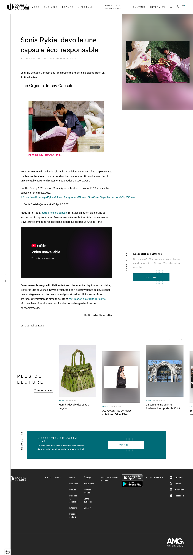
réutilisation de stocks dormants (87, 298)
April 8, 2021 (62, 204)
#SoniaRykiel (28, 197)
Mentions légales (88, 491)
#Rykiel (49, 197)
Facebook (179, 495)
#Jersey (40, 197)
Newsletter (89, 483)
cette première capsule (54, 212)
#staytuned (70, 197)
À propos (88, 477)
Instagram (179, 489)
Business (51, 6)
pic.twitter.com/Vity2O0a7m (119, 197)
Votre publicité (88, 500)
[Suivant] (179, 339)
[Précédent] (171, 339)
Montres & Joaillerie (113, 7)
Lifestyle (85, 6)
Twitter (178, 483)
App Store (132, 477)
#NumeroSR (84, 197)
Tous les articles (43, 390)
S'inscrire (151, 277)
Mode (36, 6)
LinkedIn (179, 477)
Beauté (67, 6)
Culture (139, 6)
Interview (158, 6)
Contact (87, 507)
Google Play (132, 484)
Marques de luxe (73, 515)
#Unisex (59, 197)
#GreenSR (97, 197)
